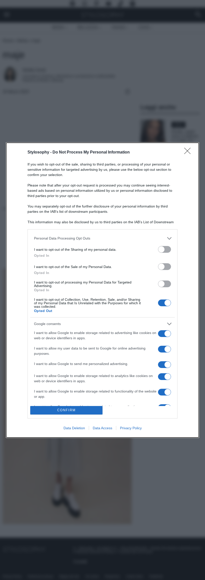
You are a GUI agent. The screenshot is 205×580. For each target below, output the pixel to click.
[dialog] (102, 290)
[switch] (164, 249)
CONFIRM (66, 410)
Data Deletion (74, 428)
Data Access (102, 428)
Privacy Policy (131, 428)
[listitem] (102, 238)
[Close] (189, 152)
